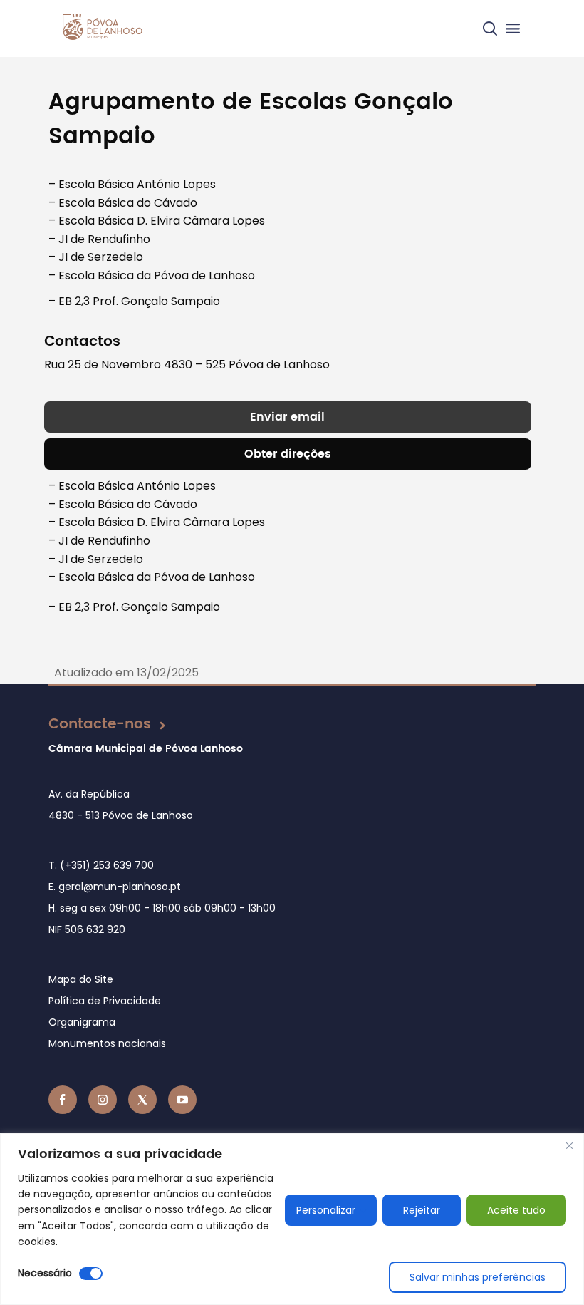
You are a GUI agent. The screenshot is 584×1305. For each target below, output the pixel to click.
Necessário (45, 1273)
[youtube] (182, 1099)
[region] (292, 1219)
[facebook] (62, 1099)
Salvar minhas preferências (478, 1277)
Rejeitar (421, 1210)
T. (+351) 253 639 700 (101, 865)
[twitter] (142, 1099)
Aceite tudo (516, 1210)
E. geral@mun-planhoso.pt (114, 887)
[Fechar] (569, 1145)
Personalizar (325, 1210)
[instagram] (102, 1099)
